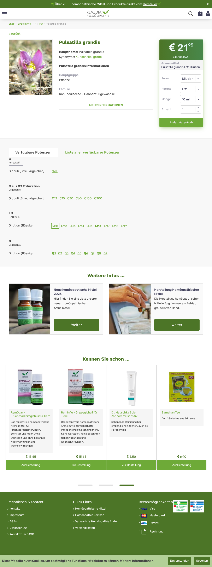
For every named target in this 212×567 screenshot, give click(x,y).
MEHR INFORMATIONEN (106, 105)
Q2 (60, 253)
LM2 (64, 226)
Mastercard (157, 515)
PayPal (154, 523)
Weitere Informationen (136, 561)
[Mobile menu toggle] (4, 14)
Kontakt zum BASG (22, 534)
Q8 (99, 253)
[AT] (98, 13)
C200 (98, 198)
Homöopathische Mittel (90, 508)
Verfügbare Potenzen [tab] (33, 152)
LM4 (81, 226)
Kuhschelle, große (89, 57)
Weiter (76, 325)
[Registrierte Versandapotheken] (180, 506)
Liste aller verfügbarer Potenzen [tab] (92, 152)
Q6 (86, 253)
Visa (152, 508)
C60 (79, 198)
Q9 (105, 253)
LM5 (90, 226)
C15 (62, 198)
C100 (88, 198)
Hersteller (150, 4)
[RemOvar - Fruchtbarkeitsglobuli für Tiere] (31, 387)
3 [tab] (126, 485)
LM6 (98, 226)
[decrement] (198, 112)
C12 (54, 198)
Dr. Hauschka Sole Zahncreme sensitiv (124, 414)
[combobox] (190, 89)
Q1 (54, 253)
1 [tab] (85, 485)
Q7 (92, 253)
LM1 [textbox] (184, 89)
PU (41, 23)
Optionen (202, 560)
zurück (15, 34)
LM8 (115, 226)
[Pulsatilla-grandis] (30, 67)
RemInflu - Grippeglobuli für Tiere (79, 414)
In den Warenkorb (181, 122)
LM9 (124, 226)
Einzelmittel (24, 23)
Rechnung (156, 531)
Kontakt (15, 508)
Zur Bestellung (30, 465)
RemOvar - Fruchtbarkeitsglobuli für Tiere (30, 414)
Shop (11, 23)
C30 (70, 198)
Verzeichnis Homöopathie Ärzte (96, 521)
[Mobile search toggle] (191, 13)
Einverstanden (179, 560)
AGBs (13, 521)
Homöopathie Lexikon (89, 515)
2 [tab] (106, 485)
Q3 (67, 253)
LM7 (107, 226)
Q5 (79, 253)
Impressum (17, 515)
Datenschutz (18, 527)
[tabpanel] (131, 417)
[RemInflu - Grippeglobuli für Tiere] (81, 387)
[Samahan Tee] (182, 387)
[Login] (208, 13)
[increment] (198, 107)
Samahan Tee (171, 412)
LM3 (73, 226)
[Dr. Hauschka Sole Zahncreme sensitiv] (131, 387)
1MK (55, 171)
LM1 (55, 226)
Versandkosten (85, 527)
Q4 (73, 253)
